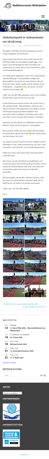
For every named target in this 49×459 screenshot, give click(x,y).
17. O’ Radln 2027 (17, 357)
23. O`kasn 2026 (16, 337)
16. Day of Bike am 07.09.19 (33, 306)
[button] (13, 204)
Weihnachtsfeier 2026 (18, 344)
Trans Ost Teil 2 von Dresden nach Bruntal (21, 304)
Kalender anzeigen (9, 362)
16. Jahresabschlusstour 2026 (21, 351)
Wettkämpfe (37, 46)
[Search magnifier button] (44, 375)
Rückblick (28, 46)
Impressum (24, 454)
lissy (19, 46)
